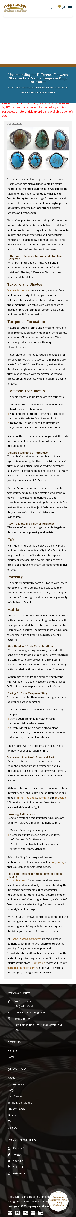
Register (13, 1050)
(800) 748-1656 (23, 1001)
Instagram (18, 1173)
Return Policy (16, 1084)
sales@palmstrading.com (29, 1012)
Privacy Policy (16, 1108)
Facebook (18, 1148)
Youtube (17, 1160)
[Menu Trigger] (70, 7)
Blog (10, 1121)
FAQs (11, 1090)
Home (10, 87)
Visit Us (12, 1127)
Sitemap (12, 1115)
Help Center (15, 1096)
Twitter (16, 1154)
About (11, 1077)
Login (11, 1057)
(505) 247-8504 (23, 1006)
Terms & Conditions (20, 1102)
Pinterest (17, 1167)
